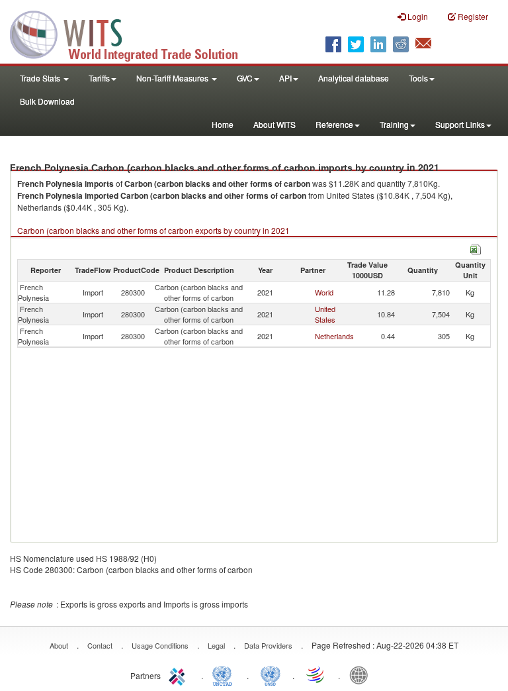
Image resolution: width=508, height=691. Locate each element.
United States (325, 314)
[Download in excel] (475, 247)
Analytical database (353, 77)
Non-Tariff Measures (173, 77)
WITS (132, 33)
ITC (179, 674)
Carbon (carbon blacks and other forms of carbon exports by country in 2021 (153, 230)
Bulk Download (47, 101)
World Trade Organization (316, 674)
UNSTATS (270, 674)
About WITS (274, 124)
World (324, 292)
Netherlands (334, 336)
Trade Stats (41, 77)
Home (222, 124)
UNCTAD (225, 674)
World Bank (362, 674)
